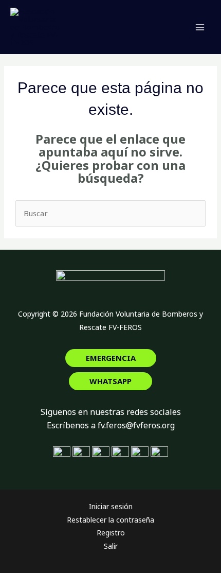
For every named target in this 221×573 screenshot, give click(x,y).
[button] (110, 358)
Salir (111, 546)
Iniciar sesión (111, 506)
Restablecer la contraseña (110, 520)
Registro (111, 532)
